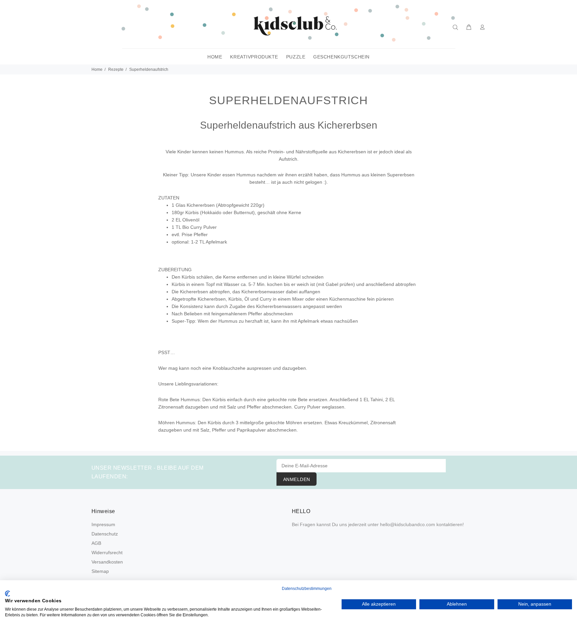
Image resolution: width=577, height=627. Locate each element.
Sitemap (100, 571)
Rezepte (116, 69)
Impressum (103, 524)
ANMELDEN (296, 479)
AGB (96, 543)
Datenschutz (104, 533)
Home (97, 69)
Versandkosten (107, 562)
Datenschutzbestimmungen (307, 588)
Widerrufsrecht (107, 552)
